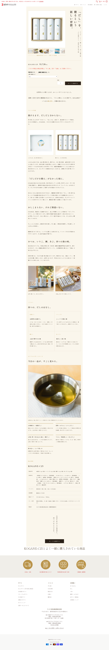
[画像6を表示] (57, 51)
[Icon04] (81, 566)
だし (71, 589)
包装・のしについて (23, 605)
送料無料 (41, 1)
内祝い (49, 594)
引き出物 (50, 589)
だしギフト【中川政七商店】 (26, 589)
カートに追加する (73, 83)
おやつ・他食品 (74, 597)
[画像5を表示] (51, 51)
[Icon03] (63, 566)
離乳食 (49, 597)
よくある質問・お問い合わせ (55, 628)
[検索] (97, 1)
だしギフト (21, 586)
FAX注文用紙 (55, 625)
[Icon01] (28, 566)
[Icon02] (45, 566)
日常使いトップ (74, 600)
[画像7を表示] (62, 51)
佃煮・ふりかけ (74, 594)
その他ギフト (21, 597)
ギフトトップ (21, 603)
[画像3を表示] (41, 51)
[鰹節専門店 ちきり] (8, 4)
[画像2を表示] (35, 51)
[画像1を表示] (30, 51)
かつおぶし (73, 586)
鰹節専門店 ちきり (52, 639)
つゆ (71, 591)
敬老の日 (50, 591)
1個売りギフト (22, 600)
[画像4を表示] (46, 51)
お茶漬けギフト (22, 591)
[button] (101, 1)
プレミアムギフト (23, 594)
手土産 (49, 586)
